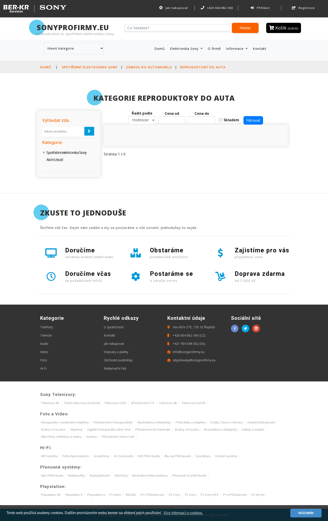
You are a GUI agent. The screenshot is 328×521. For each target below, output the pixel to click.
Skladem (231, 119)
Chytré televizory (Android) (82, 403)
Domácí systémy (226, 456)
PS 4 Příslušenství (235, 495)
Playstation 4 (96, 495)
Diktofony (121, 475)
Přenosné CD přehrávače (189, 475)
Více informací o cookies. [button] (183, 513)
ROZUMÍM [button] (305, 513)
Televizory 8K (168, 403)
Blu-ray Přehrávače (178, 456)
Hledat (245, 27)
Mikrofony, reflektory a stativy (61, 437)
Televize (46, 335)
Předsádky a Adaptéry (191, 422)
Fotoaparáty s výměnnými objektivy (65, 422)
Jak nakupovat (176, 8)
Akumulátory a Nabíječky (154, 422)
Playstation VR (50, 495)
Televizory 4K (50, 403)
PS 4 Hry (190, 495)
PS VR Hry (258, 495)
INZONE (131, 495)
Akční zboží (54, 159)
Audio (44, 343)
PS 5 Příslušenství (152, 495)
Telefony (46, 327)
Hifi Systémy (49, 456)
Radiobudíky (76, 475)
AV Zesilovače (123, 456)
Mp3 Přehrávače (52, 475)
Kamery (91, 437)
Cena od (172, 113)
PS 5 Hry (174, 495)
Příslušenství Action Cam (118, 437)
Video (44, 352)
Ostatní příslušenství (261, 422)
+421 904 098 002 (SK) (188, 343)
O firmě (214, 48)
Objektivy (76, 429)
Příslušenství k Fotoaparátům (113, 422)
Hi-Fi (43, 368)
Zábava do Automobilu (149, 67)
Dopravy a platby (116, 352)
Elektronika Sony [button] (185, 48)
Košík (286, 28)
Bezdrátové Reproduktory (150, 475)
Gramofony (101, 456)
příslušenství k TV (142, 403)
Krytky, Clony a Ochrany (227, 422)
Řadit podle (142, 113)
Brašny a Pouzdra (53, 429)
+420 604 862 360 (219, 8)
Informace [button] (235, 48)
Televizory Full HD (194, 403)
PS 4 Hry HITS (209, 495)
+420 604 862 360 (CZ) (189, 335)
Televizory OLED (115, 403)
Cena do (202, 113)
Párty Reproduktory (75, 456)
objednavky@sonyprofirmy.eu (194, 360)
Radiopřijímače (100, 475)
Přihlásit (263, 8)
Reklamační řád (115, 368)
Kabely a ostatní (253, 429)
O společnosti (114, 327)
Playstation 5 (74, 495)
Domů (160, 48)
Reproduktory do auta (203, 67)
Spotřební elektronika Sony (90, 67)
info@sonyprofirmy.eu (189, 352)
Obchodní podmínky (118, 360)
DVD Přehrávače (149, 456)
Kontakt (259, 48)
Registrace (306, 8)
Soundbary (203, 456)
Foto (43, 360)
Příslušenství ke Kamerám (152, 429)
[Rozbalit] (44, 152)
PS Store (115, 495)
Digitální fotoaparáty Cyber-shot (109, 429)
